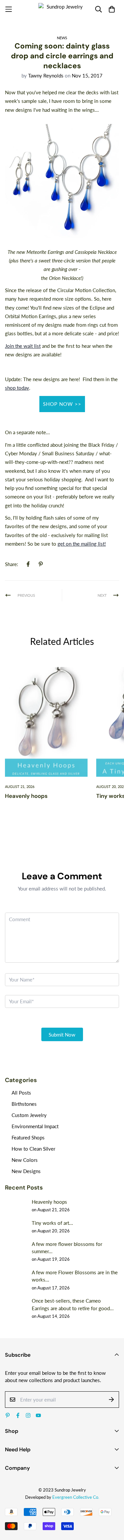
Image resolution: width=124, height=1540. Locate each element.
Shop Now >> (62, 404)
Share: (11, 564)
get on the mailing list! (82, 544)
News (62, 38)
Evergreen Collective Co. (75, 1497)
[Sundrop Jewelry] (62, 9)
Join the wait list (23, 346)
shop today (17, 388)
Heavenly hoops (26, 796)
